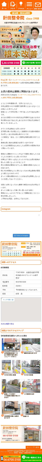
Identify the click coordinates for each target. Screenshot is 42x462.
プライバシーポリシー (6, 451)
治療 (9, 83)
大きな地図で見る (7, 324)
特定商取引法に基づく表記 (21, 451)
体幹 (4, 97)
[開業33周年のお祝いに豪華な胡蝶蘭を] (35, 228)
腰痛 (13, 83)
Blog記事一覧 (6, 80)
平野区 (5, 83)
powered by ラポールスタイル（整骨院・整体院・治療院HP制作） (25, 452)
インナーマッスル (18, 80)
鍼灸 (17, 83)
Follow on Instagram (22, 235)
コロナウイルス (31, 80)
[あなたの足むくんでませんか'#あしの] (26, 218)
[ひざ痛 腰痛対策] (6, 218)
